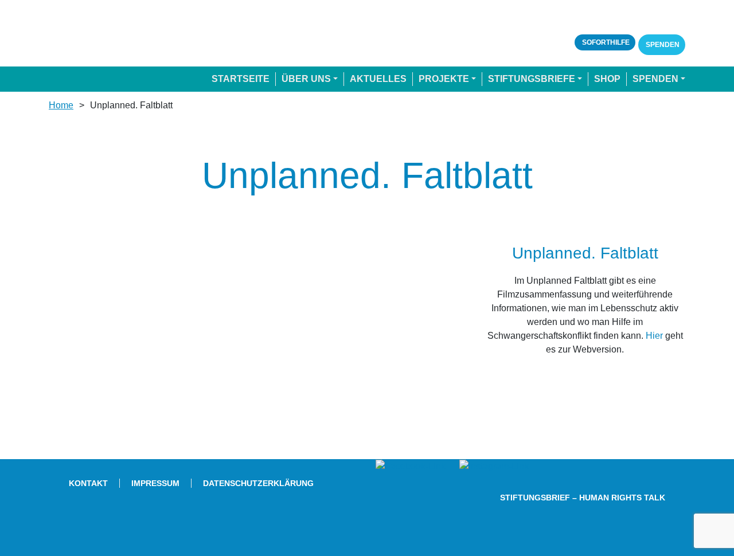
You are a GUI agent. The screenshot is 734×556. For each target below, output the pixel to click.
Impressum (155, 483)
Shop (607, 79)
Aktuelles (378, 79)
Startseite (241, 79)
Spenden (662, 45)
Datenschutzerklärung (258, 483)
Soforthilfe (605, 42)
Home (61, 105)
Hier (654, 335)
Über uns (306, 79)
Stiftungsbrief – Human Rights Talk (582, 497)
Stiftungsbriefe (531, 79)
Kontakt (88, 483)
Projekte (444, 79)
